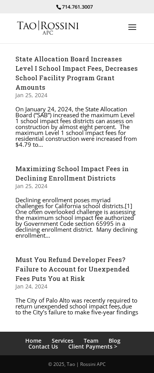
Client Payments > (92, 346)
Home (33, 340)
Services (62, 340)
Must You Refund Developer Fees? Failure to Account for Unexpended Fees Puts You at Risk (72, 269)
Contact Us (43, 346)
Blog (114, 340)
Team (91, 340)
